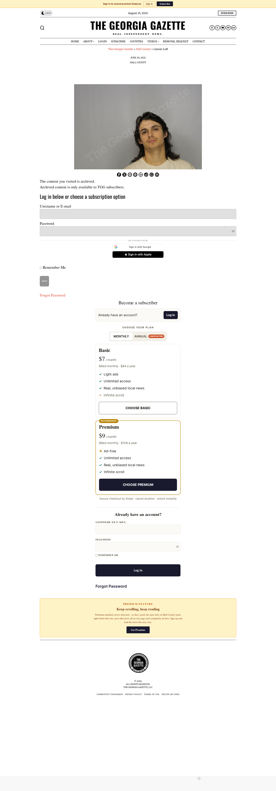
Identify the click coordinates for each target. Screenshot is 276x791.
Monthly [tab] (121, 336)
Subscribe (165, 4)
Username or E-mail (55, 206)
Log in (170, 315)
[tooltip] (212, 27)
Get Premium (138, 630)
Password (47, 223)
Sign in (149, 4)
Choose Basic (138, 408)
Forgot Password (52, 295)
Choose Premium (138, 485)
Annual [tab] (148, 336)
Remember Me (54, 267)
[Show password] (233, 231)
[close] (139, 778)
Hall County (138, 62)
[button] (138, 254)
